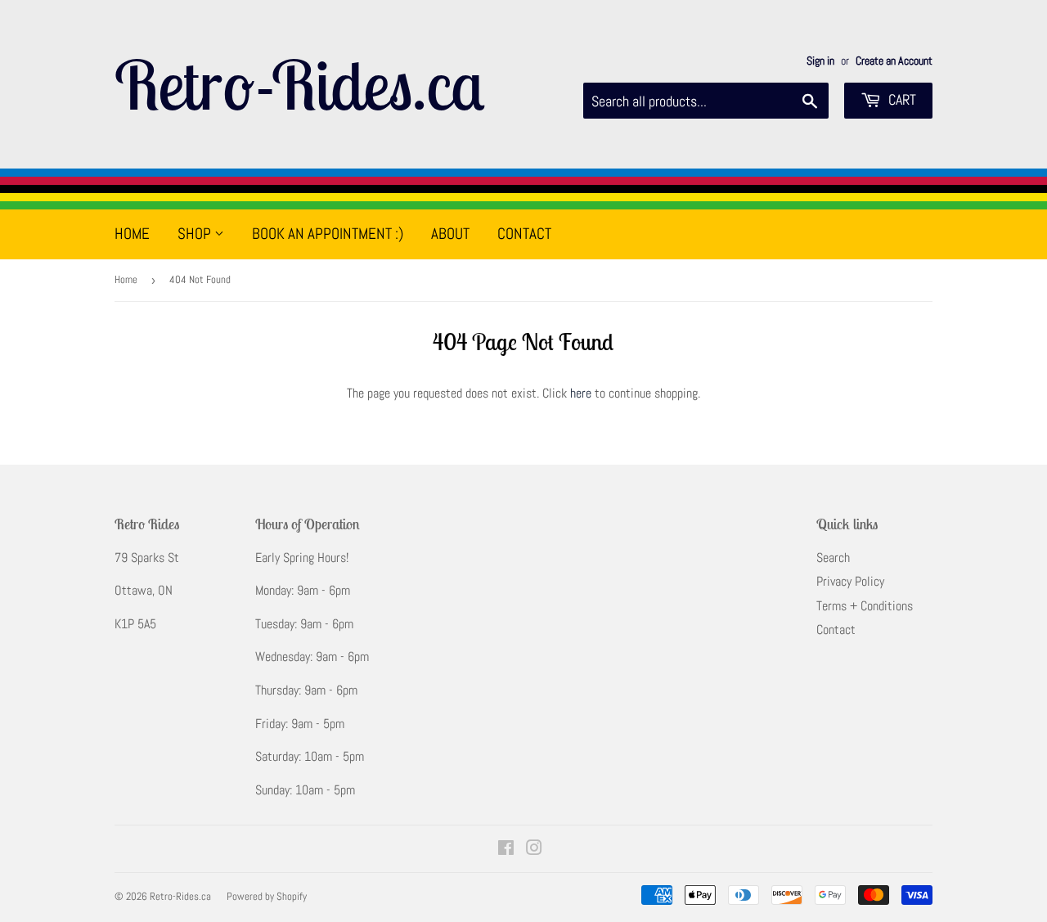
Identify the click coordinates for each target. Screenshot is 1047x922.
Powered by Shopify (267, 896)
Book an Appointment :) (327, 233)
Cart (900, 99)
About (450, 233)
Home (132, 233)
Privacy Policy (850, 581)
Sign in (820, 61)
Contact (524, 233)
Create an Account (894, 61)
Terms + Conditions (864, 605)
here (580, 393)
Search (833, 557)
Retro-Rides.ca (299, 84)
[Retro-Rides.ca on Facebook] (506, 849)
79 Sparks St (147, 557)
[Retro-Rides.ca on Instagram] (534, 849)
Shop (195, 233)
